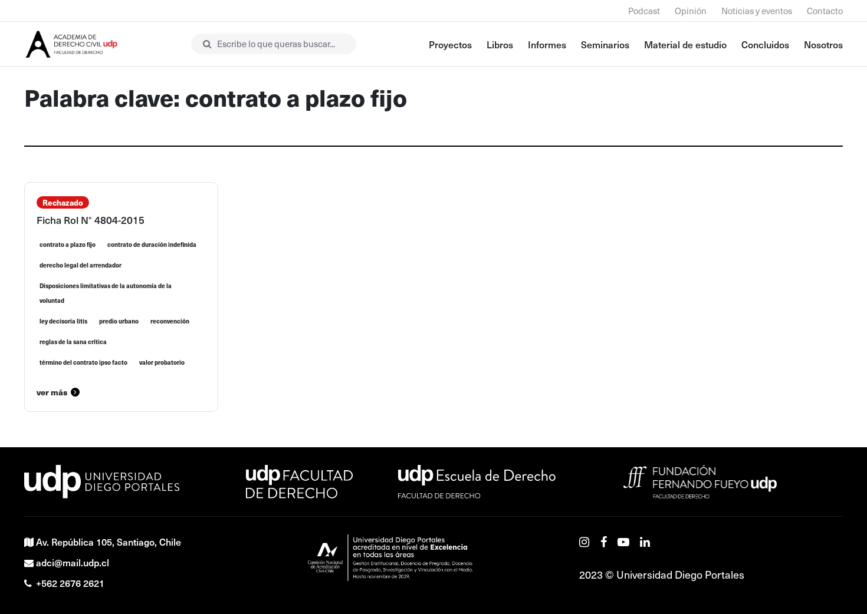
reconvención (169, 321)
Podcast (644, 10)
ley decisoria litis (63, 321)
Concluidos (765, 44)
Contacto (825, 10)
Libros (500, 44)
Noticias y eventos (756, 10)
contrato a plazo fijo (68, 244)
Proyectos (450, 44)
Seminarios (605, 44)
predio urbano (119, 321)
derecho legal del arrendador (80, 265)
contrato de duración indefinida (151, 244)
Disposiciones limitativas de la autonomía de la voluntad (106, 293)
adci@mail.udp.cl (72, 562)
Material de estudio (685, 44)
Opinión (691, 10)
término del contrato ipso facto (83, 362)
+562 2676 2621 (70, 582)
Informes (547, 44)
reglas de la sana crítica (73, 342)
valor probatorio (162, 362)
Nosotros (823, 44)
